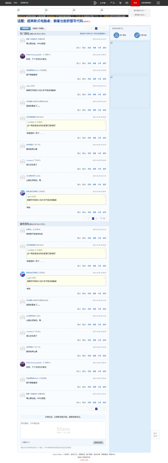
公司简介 (66, 454)
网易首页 (8, 3)
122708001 (31, 122)
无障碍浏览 (24, 3)
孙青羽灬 (29, 229)
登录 (135, 3)
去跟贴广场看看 (38, 28)
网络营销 (104, 454)
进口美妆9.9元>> (139, 11)
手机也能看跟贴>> (100, 34)
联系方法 (74, 454)
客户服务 (89, 454)
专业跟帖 (29, 101)
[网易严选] (112, 3)
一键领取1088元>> (139, 15)
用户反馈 (155, 434)
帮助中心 (112, 454)
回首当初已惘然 (31, 191)
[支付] (120, 3)
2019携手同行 (31, 176)
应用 (15, 3)
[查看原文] (86, 22)
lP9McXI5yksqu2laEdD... (34, 55)
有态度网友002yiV (32, 70)
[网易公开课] (103, 3)
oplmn (28, 86)
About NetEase (57, 454)
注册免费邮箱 (146, 3)
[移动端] (95, 3)
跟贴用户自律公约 (86, 34)
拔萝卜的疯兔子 (31, 39)
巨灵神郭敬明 (31, 117)
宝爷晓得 (29, 145)
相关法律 (97, 454)
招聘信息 (82, 454)
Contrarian (29, 160)
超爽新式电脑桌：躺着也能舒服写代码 (55, 21)
